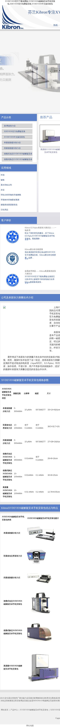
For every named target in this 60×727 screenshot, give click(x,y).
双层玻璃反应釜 (21, 701)
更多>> (28, 259)
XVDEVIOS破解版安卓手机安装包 (34, 710)
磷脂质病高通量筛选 (9, 205)
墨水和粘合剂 (6, 185)
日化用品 (4, 210)
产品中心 (14, 710)
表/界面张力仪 (10, 126)
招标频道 (9, 701)
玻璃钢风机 (38, 698)
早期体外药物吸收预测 (10, 200)
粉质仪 (47, 698)
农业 (2, 190)
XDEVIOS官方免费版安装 (14, 131)
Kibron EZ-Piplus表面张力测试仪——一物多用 (40, 229)
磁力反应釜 (27, 698)
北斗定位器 (5, 698)
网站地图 (30, 726)
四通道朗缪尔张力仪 (12, 148)
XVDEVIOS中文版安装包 (14, 137)
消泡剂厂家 (16, 698)
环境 (2, 175)
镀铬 (2, 180)
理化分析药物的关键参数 (11, 195)
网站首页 (4, 710)
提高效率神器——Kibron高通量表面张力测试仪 (40, 272)
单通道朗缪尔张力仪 (12, 142)
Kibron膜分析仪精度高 (34, 249)
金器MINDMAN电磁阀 (39, 701)
